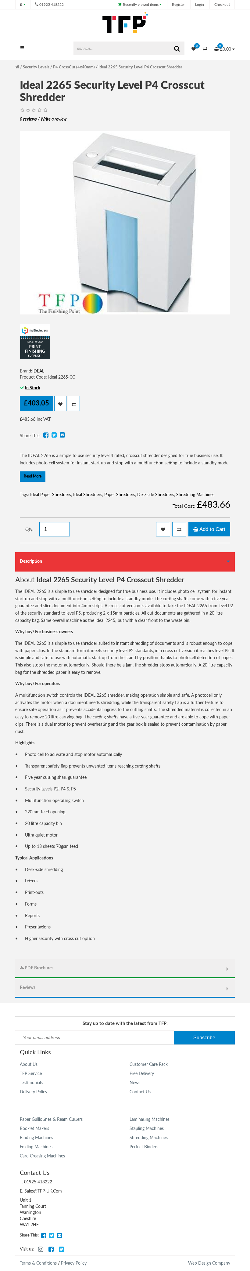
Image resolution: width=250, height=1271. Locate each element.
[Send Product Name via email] (62, 435)
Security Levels (36, 67)
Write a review (53, 119)
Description (31, 561)
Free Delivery (142, 1074)
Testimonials (31, 1083)
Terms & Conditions (38, 1263)
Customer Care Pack (149, 1064)
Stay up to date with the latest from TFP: (125, 1023)
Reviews (27, 988)
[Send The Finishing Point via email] (59, 1236)
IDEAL (38, 371)
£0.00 (225, 48)
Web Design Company (209, 1263)
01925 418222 (51, 4)
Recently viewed (140, 4)
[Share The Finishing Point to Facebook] (44, 1236)
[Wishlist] (190, 49)
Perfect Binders (144, 1147)
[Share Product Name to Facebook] (46, 435)
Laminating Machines (150, 1119)
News (135, 1083)
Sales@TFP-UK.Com (43, 1191)
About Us (29, 1064)
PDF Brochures (38, 968)
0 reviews (28, 119)
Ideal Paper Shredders (50, 495)
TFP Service (31, 1074)
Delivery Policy (33, 1092)
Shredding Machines (195, 495)
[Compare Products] (202, 49)
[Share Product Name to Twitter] (54, 435)
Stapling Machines (147, 1129)
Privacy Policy (74, 1263)
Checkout (222, 4)
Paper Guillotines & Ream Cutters (51, 1119)
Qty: (29, 530)
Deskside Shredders (155, 495)
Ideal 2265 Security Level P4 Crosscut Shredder (140, 67)
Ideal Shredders (87, 495)
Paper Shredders (119, 495)
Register (178, 4)
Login (199, 4)
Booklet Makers (34, 1129)
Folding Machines (36, 1147)
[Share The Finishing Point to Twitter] (51, 1236)
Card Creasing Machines (42, 1156)
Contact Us (140, 1092)
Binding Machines (36, 1138)
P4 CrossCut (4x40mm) (74, 67)
